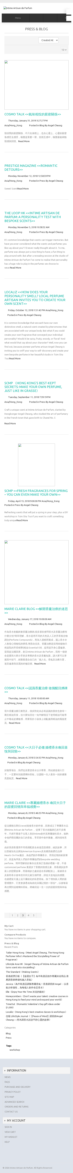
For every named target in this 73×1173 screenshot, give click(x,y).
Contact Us (11, 1112)
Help (7, 1142)
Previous (7, 915)
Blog (42, 125)
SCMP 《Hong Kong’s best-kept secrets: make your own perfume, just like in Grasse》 (33, 386)
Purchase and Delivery (17, 1087)
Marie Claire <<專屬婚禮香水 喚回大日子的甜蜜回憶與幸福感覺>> (35, 804)
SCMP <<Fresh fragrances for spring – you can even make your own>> (36, 492)
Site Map (9, 1097)
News (7, 1077)
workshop (15, 1050)
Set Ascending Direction (64, 40)
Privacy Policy (13, 1092)
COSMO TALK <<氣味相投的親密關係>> (32, 114)
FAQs (7, 1082)
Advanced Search (14, 1102)
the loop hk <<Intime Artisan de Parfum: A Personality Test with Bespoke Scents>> (32, 216)
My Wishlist (11, 1137)
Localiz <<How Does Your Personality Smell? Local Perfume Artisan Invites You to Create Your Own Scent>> (34, 297)
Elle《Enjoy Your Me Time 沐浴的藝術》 (26, 991)
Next (39, 915)
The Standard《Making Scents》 (23, 972)
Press (42, 180)
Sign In (8, 1127)
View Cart (10, 1132)
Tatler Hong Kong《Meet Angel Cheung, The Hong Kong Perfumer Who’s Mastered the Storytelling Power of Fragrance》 (35, 956)
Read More (24, 141)
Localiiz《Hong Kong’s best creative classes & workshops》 (36, 1012)
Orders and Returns (16, 1107)
